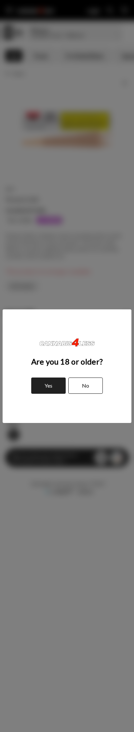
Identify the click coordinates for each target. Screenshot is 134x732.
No (85, 385)
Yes (48, 385)
